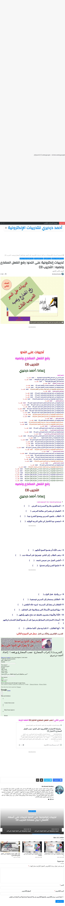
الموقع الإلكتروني (26, 891)
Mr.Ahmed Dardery (56, 274)
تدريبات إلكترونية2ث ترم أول (49, 255)
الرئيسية (60, 255)
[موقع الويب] (52, 799)
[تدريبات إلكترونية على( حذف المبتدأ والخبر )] (54, 846)
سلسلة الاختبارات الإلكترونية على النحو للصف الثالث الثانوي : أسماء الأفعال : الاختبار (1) (34, 223)
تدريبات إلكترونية (47, 258)
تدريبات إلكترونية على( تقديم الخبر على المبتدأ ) (33, 854)
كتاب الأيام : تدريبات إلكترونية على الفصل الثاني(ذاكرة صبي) (10, 854)
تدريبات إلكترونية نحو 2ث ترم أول (26, 258)
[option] (32, 818)
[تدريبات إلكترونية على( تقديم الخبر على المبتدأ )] (32, 846)
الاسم (62, 885)
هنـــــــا (47, 418)
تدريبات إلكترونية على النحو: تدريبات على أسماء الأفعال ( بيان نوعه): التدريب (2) (32, 818)
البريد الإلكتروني (59, 891)
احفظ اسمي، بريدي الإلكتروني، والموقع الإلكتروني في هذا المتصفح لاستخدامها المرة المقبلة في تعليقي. (35, 897)
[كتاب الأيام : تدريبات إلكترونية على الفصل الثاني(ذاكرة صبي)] (10, 846)
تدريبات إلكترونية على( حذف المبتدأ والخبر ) (54, 854)
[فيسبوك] (51, 799)
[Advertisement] (32, 11)
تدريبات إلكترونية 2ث (38, 258)
